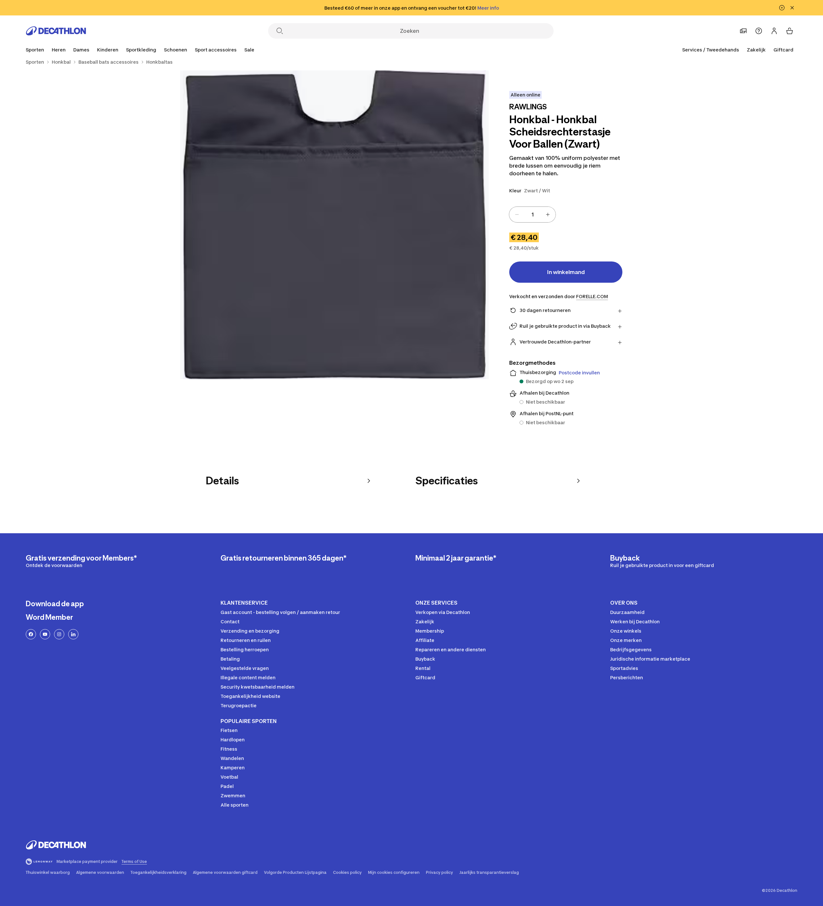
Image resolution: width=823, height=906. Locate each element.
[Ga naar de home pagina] (56, 30)
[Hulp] (758, 31)
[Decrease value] (517, 214)
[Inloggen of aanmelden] (774, 31)
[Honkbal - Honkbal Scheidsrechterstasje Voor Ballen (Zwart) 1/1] (334, 224)
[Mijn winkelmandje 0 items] (789, 31)
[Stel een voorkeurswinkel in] (743, 31)
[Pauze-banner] (782, 8)
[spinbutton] (532, 214)
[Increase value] (548, 214)
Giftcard (783, 49)
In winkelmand (566, 272)
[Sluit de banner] (792, 8)
